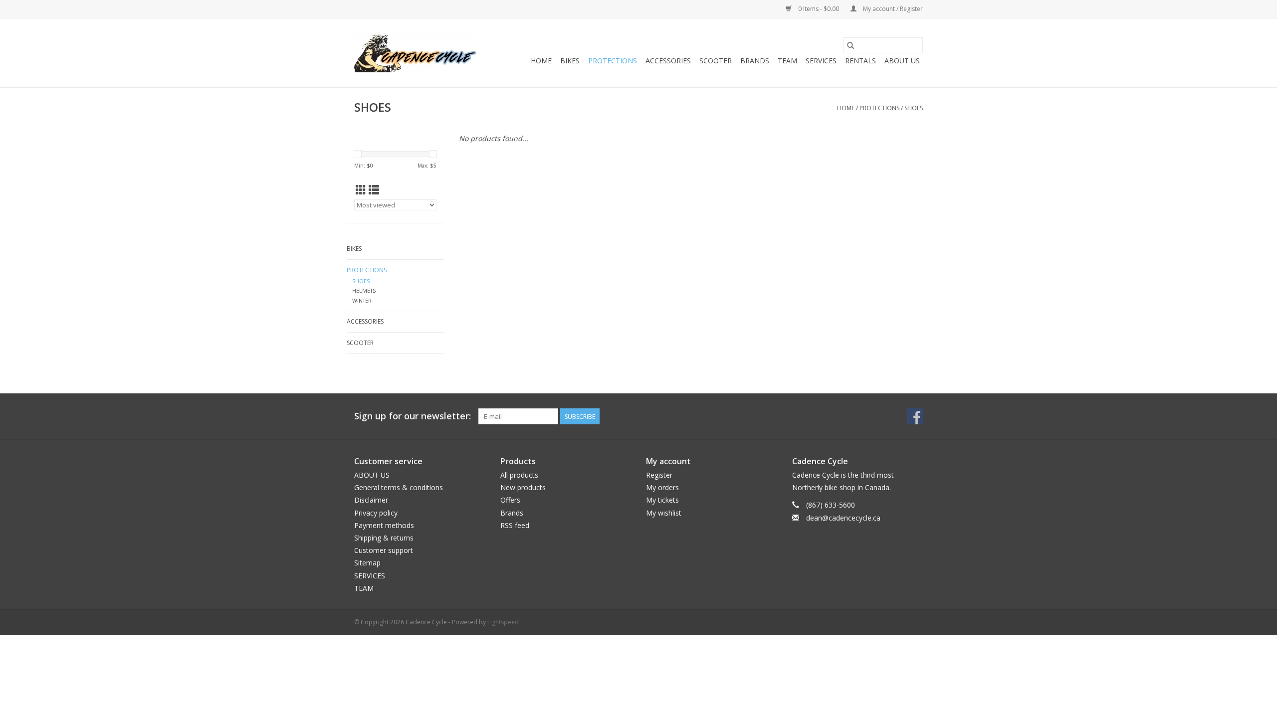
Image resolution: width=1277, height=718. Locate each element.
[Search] (850, 45)
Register (659, 475)
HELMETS (364, 290)
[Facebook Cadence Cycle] (915, 416)
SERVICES (821, 60)
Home (541, 60)
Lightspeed (503, 622)
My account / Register (892, 8)
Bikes (570, 60)
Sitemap (367, 562)
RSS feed (514, 525)
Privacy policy (376, 513)
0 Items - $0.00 (819, 8)
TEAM (787, 60)
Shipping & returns (384, 537)
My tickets (662, 500)
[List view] (374, 190)
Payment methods (384, 525)
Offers (510, 500)
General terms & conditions (398, 487)
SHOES (913, 108)
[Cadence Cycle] (415, 52)
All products (519, 475)
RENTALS (860, 60)
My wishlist (663, 513)
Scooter (715, 60)
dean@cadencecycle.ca (843, 518)
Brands (754, 60)
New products (523, 487)
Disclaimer (371, 500)
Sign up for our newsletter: (412, 416)
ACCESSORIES (668, 60)
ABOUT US (902, 60)
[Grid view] (361, 190)
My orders (662, 487)
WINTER (362, 300)
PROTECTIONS (612, 60)
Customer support (383, 550)
